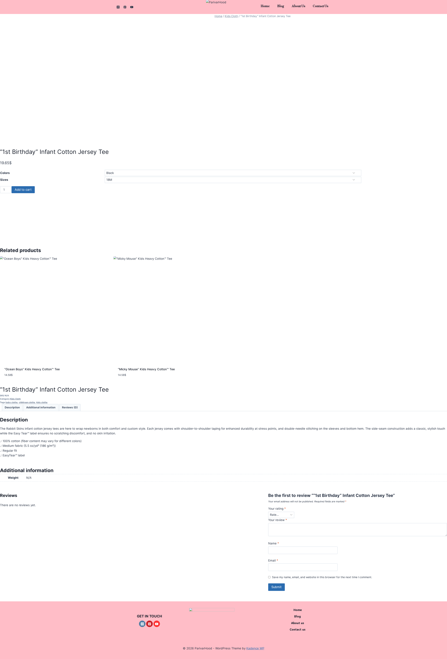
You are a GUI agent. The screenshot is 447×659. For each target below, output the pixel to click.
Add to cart (23, 189)
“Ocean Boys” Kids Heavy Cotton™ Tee (32, 369)
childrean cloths (27, 402)
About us (298, 7)
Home (265, 7)
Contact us (320, 7)
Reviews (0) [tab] (70, 407)
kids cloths (41, 402)
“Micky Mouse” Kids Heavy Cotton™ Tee (146, 369)
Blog (280, 7)
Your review (277, 520)
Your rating (277, 508)
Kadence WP (255, 648)
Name (273, 543)
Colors (5, 173)
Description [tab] (12, 407)
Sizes (4, 179)
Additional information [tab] (41, 407)
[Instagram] (118, 7)
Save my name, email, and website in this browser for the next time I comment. (322, 577)
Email (273, 560)
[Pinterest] (125, 7)
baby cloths (12, 402)
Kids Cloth (231, 16)
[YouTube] (132, 7)
